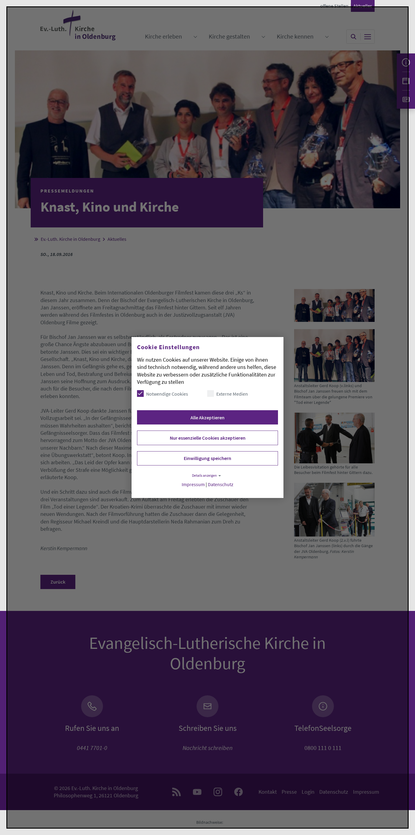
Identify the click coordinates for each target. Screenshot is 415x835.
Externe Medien (232, 394)
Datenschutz (220, 484)
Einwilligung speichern (207, 458)
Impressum (193, 484)
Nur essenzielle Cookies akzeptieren (207, 438)
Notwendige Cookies (167, 394)
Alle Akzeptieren (207, 417)
